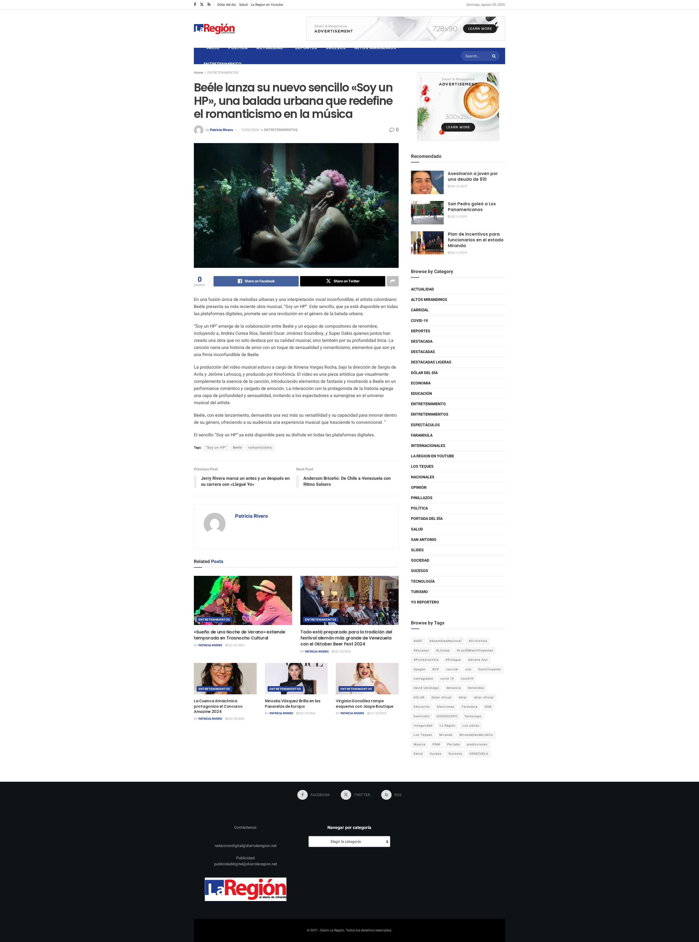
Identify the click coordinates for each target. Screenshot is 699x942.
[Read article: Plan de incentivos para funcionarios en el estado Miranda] (427, 243)
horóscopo (473, 716)
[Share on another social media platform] (393, 281)
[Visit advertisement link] (405, 28)
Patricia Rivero (221, 129)
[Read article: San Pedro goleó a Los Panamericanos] (427, 212)
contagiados (423, 678)
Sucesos (419, 571)
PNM (436, 744)
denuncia (453, 688)
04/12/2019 (458, 186)
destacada (422, 341)
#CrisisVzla (478, 641)
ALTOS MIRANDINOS (375, 48)
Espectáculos (425, 425)
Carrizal (420, 310)
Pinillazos (422, 498)
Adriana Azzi (478, 659)
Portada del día (427, 519)
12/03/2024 (250, 129)
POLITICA (238, 48)
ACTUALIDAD (269, 48)
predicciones (477, 744)
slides (417, 550)
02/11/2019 (458, 252)
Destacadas (423, 352)
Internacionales (428, 446)
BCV (436, 669)
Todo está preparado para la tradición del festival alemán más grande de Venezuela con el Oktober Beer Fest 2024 (346, 638)
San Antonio (423, 540)
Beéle (237, 447)
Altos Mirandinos (429, 300)
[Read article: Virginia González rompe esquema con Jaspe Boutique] (367, 678)
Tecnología (423, 581)
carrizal (452, 669)
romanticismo (260, 447)
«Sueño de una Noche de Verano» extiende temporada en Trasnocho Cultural (239, 635)
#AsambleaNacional (446, 641)
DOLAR (419, 697)
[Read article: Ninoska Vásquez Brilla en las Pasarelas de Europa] (296, 678)
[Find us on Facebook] (195, 4)
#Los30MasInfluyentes (475, 650)
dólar (463, 697)
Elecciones (446, 706)
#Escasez (421, 650)
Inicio (213, 48)
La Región (447, 725)
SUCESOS (336, 48)
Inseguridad (423, 725)
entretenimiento (428, 404)
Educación (421, 393)
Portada (453, 744)
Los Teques (422, 466)
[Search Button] (494, 56)
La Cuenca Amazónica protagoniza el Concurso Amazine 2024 (218, 706)
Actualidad (422, 289)
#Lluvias (443, 650)
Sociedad (420, 560)
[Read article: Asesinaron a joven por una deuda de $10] (427, 182)
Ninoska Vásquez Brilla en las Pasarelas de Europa (293, 703)
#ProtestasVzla (426, 659)
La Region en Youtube (267, 4)
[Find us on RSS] (209, 4)
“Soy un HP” (216, 447)
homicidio (422, 716)
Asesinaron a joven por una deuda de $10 (473, 176)
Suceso (436, 753)
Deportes (420, 331)
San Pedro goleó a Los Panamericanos (472, 206)
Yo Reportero (425, 602)
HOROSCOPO (447, 716)
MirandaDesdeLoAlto (476, 735)
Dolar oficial (442, 697)
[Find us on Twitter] (202, 4)
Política (419, 508)
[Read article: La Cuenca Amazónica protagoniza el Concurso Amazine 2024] (225, 678)
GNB (488, 706)
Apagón (419, 669)
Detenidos (476, 688)
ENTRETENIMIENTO (223, 64)
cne (468, 669)
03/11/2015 (458, 216)
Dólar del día (226, 4)
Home (198, 72)
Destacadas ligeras (431, 362)
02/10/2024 (236, 645)
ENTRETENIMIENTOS (222, 72)
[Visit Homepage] (214, 29)
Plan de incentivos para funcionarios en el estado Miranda (475, 239)
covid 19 (447, 678)
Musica (419, 744)
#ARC (418, 641)
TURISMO (419, 592)
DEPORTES (306, 48)
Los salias (471, 725)
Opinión (418, 487)
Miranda (445, 735)
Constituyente (489, 669)
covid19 (467, 678)
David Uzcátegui (426, 688)
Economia (421, 383)
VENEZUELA (478, 753)
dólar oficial (484, 697)
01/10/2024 (378, 713)
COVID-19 (419, 321)
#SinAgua (453, 659)
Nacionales (422, 477)
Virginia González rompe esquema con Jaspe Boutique (364, 703)
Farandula (422, 435)
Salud (243, 4)
